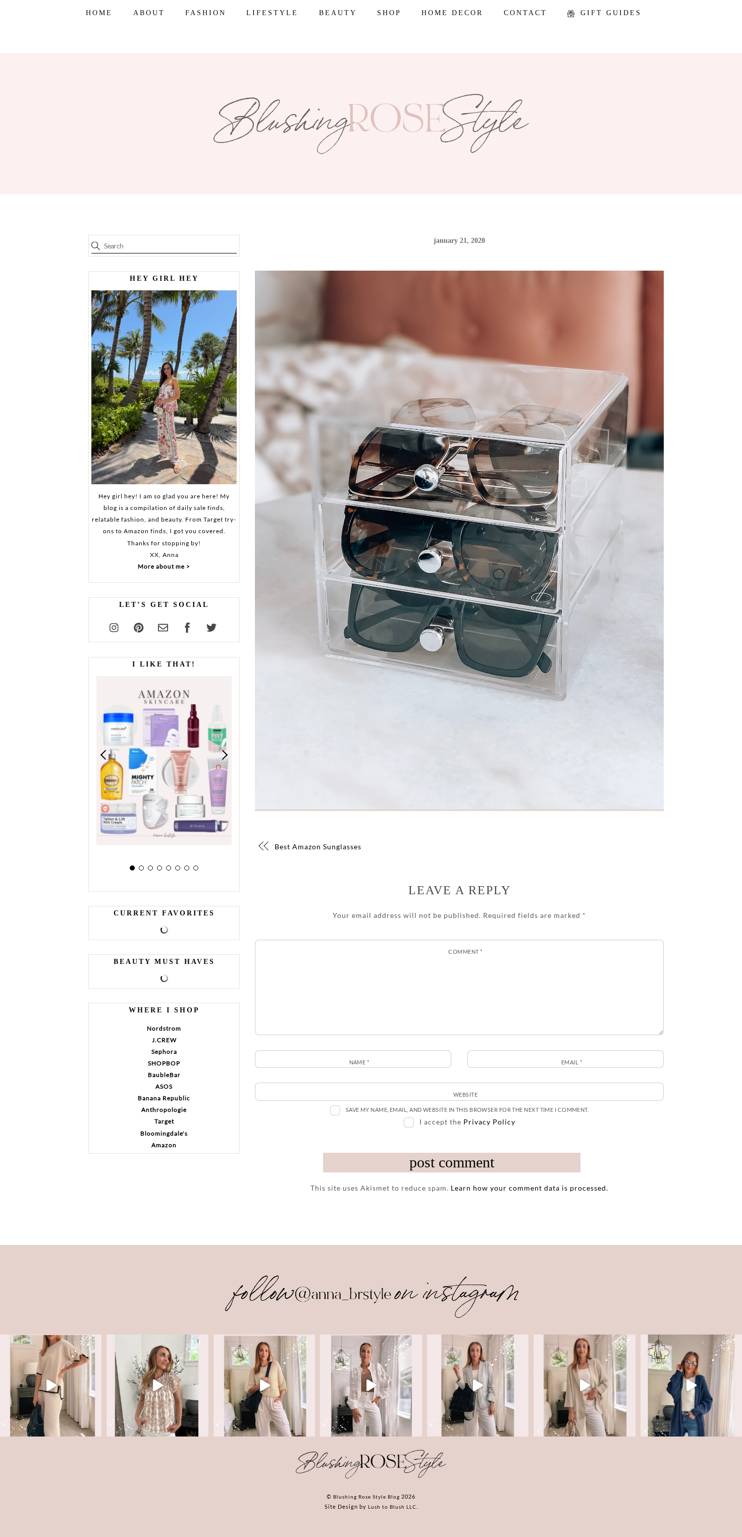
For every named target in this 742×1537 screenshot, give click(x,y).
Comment (465, 951)
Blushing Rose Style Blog (366, 1497)
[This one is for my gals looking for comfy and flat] (691, 1385)
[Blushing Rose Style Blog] (371, 1478)
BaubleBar (164, 1075)
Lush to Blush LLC (392, 1507)
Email (571, 1062)
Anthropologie (164, 1109)
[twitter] (211, 626)
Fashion (205, 13)
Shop (389, 13)
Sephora (164, 1051)
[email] (163, 626)
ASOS (164, 1086)
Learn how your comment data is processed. (529, 1188)
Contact (525, 13)
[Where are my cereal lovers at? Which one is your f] (584, 1385)
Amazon (164, 1145)
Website (465, 1094)
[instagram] (114, 626)
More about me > (164, 566)
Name (359, 1062)
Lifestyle (272, 13)
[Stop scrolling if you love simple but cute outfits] (477, 1385)
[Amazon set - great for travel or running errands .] (50, 1385)
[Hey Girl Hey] (164, 387)
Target (164, 1121)
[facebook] (187, 626)
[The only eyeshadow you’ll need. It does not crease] (157, 1385)
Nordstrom (164, 1028)
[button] (104, 755)
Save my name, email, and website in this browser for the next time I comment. (467, 1109)
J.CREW (164, 1040)
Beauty (338, 13)
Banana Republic (164, 1098)
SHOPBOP (164, 1063)
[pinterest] (139, 626)
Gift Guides (609, 13)
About (149, 13)
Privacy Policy (489, 1121)
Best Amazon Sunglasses (318, 846)
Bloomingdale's (164, 1133)
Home (99, 13)
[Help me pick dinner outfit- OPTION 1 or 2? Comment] (370, 1385)
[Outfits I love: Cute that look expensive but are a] (264, 1385)
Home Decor (452, 13)
